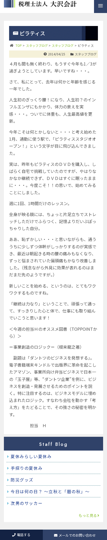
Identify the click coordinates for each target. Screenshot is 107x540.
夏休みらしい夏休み (31, 456)
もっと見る (88, 515)
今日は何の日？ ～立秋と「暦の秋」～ (50, 491)
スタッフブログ (86, 54)
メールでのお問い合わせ (77, 535)
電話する (23, 534)
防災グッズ (22, 480)
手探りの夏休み (27, 468)
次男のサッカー (27, 503)
